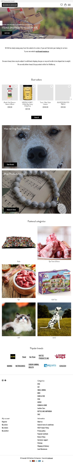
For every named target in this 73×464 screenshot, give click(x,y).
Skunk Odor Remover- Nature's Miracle (10, 103)
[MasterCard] (33, 461)
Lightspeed (50, 458)
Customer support (42, 440)
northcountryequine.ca (42, 51)
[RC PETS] (50, 366)
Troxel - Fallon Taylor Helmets (45, 103)
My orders (5, 425)
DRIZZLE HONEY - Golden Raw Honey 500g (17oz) (27, 104)
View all (36, 117)
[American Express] (39, 461)
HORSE (39, 402)
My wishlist (5, 431)
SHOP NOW (7, 33)
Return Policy (41, 437)
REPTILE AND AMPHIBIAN (44, 411)
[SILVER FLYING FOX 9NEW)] (63, 92)
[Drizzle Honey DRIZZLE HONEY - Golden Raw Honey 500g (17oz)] (28, 92)
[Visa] (36, 461)
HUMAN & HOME (42, 405)
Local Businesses (42, 449)
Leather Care (41, 408)
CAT (18, 338)
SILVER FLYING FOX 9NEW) (63, 103)
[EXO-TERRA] (13, 357)
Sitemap (39, 443)
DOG (54, 338)
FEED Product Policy (43, 428)
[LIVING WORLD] (60, 357)
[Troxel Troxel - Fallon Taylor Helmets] (45, 92)
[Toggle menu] (69, 5)
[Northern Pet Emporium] (9, 5)
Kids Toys (54, 300)
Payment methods (42, 434)
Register (4, 422)
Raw (19, 300)
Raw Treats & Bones (54, 261)
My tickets (5, 428)
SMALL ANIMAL (41, 390)
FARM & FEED (41, 396)
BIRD (38, 393)
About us (39, 422)
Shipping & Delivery (43, 446)
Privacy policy (41, 431)
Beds (18, 261)
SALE (38, 414)
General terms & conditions (45, 425)
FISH (38, 399)
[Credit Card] (30, 461)
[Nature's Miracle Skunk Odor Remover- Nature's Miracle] (10, 92)
